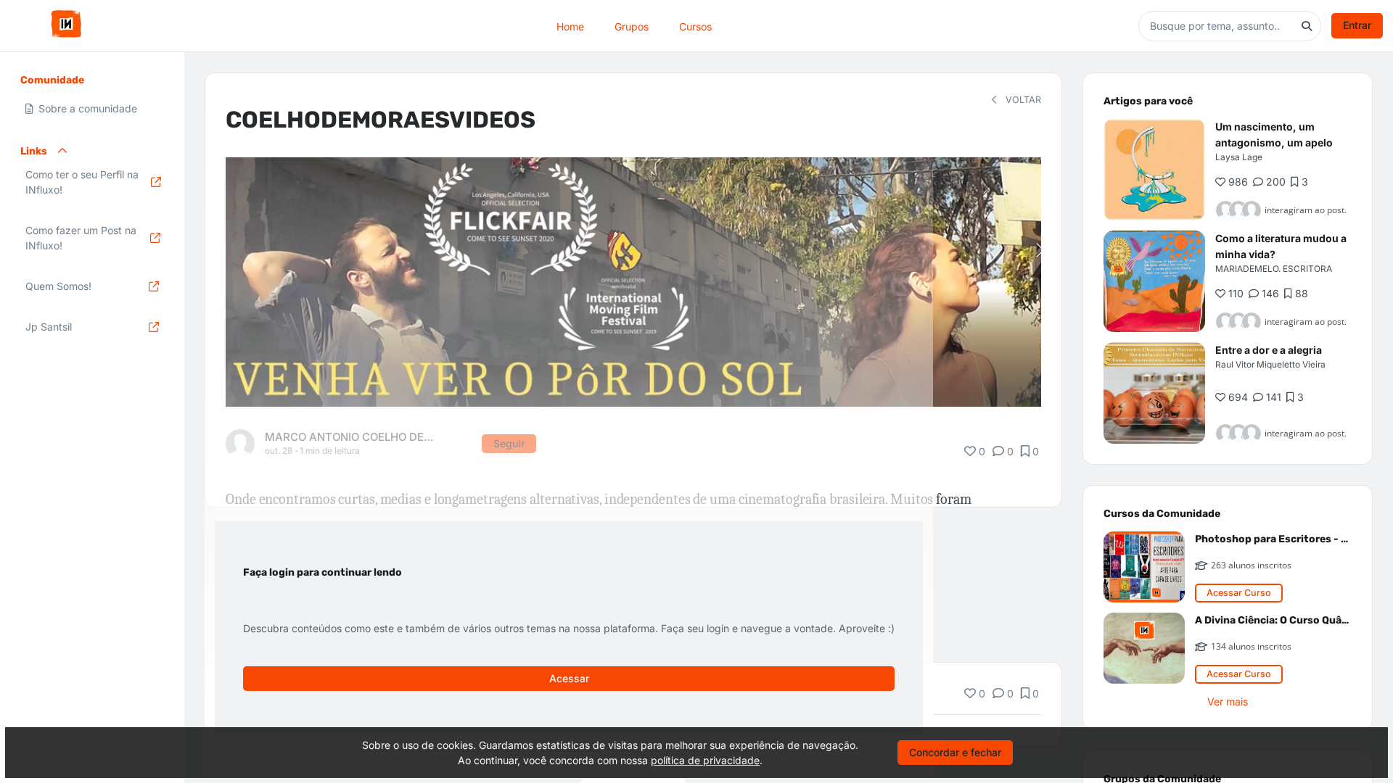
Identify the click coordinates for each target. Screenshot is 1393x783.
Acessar (569, 678)
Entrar (1357, 25)
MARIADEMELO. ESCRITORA (1273, 268)
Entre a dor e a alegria (1268, 350)
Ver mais (1227, 701)
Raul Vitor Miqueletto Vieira (1270, 364)
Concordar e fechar (955, 752)
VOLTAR (1022, 99)
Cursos (695, 26)
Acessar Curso (1239, 592)
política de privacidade (705, 760)
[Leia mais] (1154, 169)
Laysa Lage (1238, 157)
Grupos (632, 26)
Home (570, 26)
